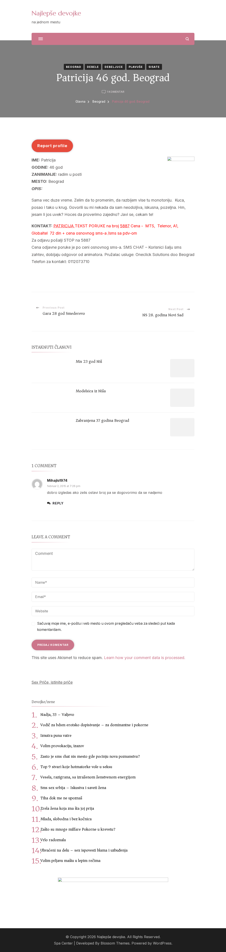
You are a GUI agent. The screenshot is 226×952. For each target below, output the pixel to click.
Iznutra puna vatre (56, 735)
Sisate (154, 67)
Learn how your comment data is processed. (144, 657)
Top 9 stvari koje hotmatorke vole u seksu (76, 766)
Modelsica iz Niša (91, 391)
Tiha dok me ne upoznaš (61, 798)
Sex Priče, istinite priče (52, 682)
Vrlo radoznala (53, 839)
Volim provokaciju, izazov (62, 745)
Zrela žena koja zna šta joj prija (67, 808)
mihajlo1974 (57, 480)
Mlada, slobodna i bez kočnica (66, 818)
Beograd (73, 67)
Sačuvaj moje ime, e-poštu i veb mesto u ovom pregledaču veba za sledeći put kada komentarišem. (106, 626)
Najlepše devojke (56, 13)
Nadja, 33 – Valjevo (57, 714)
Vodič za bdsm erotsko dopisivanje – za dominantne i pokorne (94, 724)
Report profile (52, 145)
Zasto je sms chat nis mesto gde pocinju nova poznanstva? (90, 756)
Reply (58, 503)
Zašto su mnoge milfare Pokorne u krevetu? (77, 829)
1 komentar (115, 92)
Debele (93, 67)
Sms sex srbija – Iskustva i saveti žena (73, 787)
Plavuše (136, 67)
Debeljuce (114, 67)
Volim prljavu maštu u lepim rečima (70, 860)
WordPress (162, 943)
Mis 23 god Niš (89, 361)
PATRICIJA (64, 226)
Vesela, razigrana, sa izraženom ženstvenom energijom (88, 777)
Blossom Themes (115, 943)
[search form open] (187, 39)
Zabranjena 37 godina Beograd (102, 420)
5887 (125, 226)
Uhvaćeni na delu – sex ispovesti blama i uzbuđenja (84, 850)
